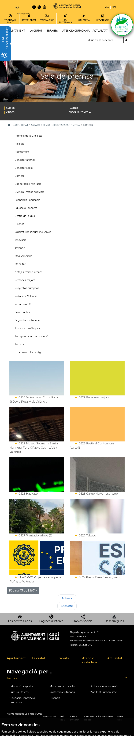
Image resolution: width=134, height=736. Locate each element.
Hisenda (19, 224)
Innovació (21, 240)
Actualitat (114, 658)
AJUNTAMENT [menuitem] (16, 30)
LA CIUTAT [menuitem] (36, 30)
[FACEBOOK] (34, 7)
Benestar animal (25, 159)
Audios (10, 108)
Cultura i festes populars (29, 191)
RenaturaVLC (23, 304)
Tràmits (63, 658)
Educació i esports (26, 207)
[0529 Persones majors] (97, 378)
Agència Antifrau (104, 716)
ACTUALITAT (21, 125)
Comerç (19, 175)
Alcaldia (19, 143)
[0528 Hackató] (36, 474)
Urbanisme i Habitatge (28, 352)
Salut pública (23, 312)
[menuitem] (35, 108)
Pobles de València (26, 296)
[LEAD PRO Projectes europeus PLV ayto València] (36, 557)
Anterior (67, 598)
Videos (10, 112)
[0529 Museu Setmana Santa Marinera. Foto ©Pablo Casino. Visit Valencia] (36, 424)
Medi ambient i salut (63, 686)
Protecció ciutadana (62, 692)
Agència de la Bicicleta (28, 135)
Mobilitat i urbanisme (103, 692)
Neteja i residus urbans (28, 272)
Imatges (74, 108)
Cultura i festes (18, 692)
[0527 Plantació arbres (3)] (36, 516)
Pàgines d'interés (51, 621)
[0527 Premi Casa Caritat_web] (97, 557)
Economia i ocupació (27, 199)
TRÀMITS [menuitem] (52, 30)
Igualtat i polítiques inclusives (33, 232)
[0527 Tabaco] (97, 516)
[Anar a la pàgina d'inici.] (67, 6)
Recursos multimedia (66, 125)
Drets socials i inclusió (103, 686)
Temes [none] (12, 678)
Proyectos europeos (27, 288)
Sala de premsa (40, 125)
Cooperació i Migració (28, 183)
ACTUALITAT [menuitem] (100, 30)
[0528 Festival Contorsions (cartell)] (97, 424)
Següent (67, 606)
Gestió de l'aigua (25, 216)
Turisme (20, 344)
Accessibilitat (49, 716)
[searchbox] (105, 40)
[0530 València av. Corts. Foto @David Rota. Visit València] (36, 378)
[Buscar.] (127, 40)
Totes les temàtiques (27, 328)
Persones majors (25, 280)
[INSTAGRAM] (44, 7)
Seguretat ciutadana (27, 320)
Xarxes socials (82, 621)
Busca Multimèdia (80, 112)
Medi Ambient (23, 256)
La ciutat (38, 658)
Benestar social (24, 167)
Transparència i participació (31, 336)
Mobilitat (20, 264)
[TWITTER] (39, 7)
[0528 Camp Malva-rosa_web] (97, 474)
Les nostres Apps (20, 621)
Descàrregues (114, 621)
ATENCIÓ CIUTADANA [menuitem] (76, 30)
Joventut (20, 248)
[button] (23, 590)
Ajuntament (22, 151)
